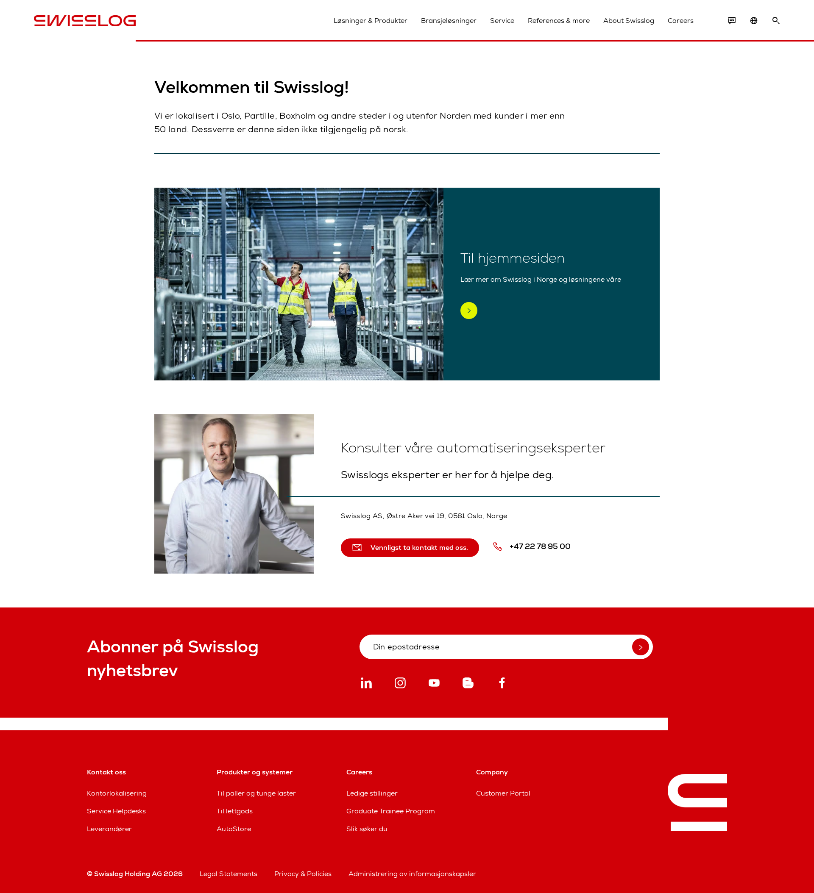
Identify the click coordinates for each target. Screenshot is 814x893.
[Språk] (754, 20)
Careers (681, 20)
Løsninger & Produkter (370, 20)
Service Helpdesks (116, 811)
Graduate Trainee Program (390, 811)
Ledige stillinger (372, 793)
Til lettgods (235, 811)
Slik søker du (366, 828)
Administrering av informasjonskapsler (412, 873)
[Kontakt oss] (732, 20)
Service (502, 20)
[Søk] (776, 20)
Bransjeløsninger (449, 20)
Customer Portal (503, 793)
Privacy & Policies (303, 873)
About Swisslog (628, 20)
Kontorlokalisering (117, 793)
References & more (559, 20)
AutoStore (234, 828)
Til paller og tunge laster (256, 793)
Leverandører (109, 828)
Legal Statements (228, 873)
